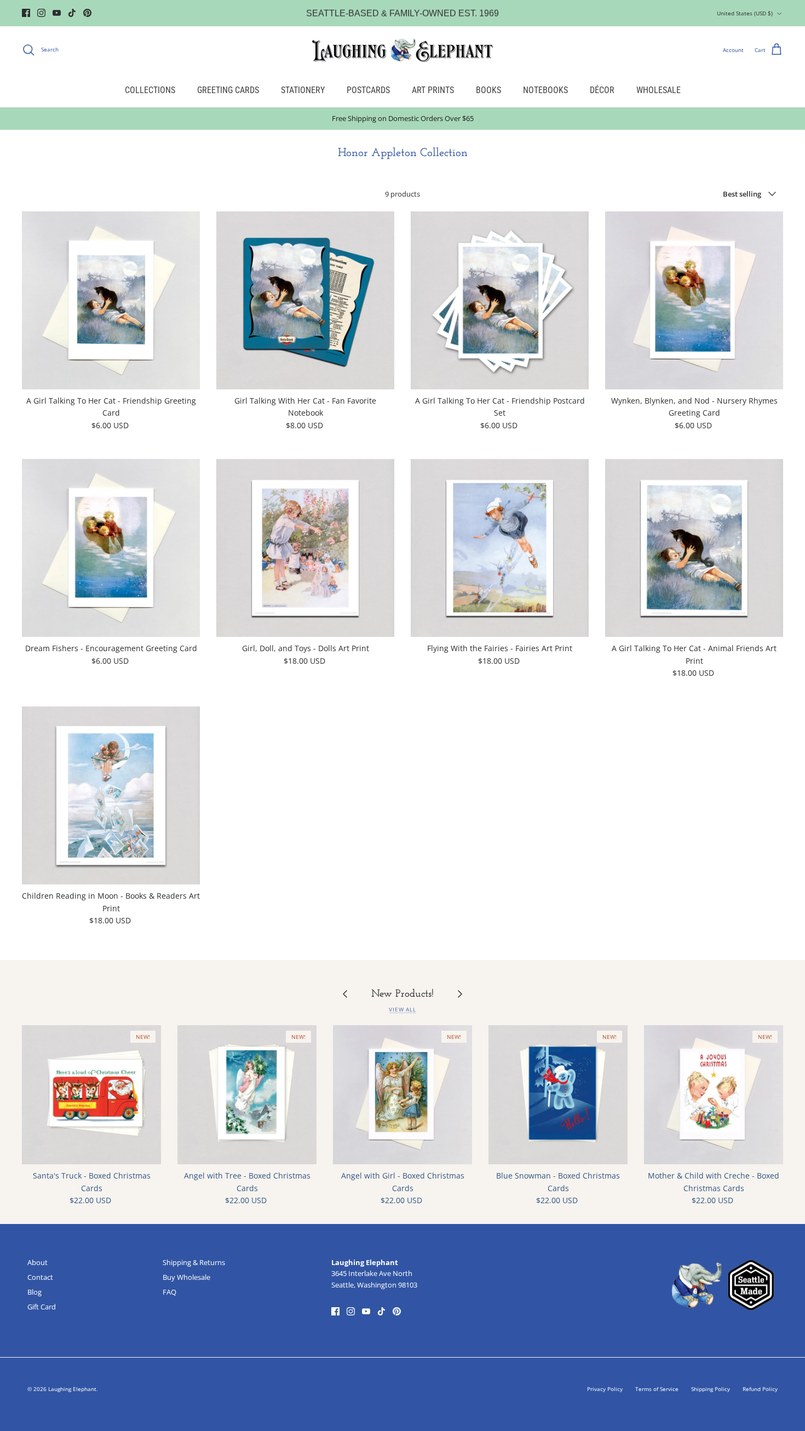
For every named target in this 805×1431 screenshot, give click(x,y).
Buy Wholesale (186, 1277)
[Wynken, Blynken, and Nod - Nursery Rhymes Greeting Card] (694, 300)
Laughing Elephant (72, 1389)
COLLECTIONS (150, 90)
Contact (40, 1277)
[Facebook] (26, 13)
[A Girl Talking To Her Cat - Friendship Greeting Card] (111, 300)
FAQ (169, 1292)
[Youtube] (57, 13)
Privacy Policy (605, 1389)
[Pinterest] (87, 13)
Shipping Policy (710, 1389)
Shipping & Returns (194, 1262)
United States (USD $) (745, 13)
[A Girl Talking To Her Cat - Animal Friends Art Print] (694, 548)
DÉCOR (602, 90)
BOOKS (488, 90)
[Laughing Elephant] (402, 49)
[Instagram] (41, 13)
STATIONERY (303, 90)
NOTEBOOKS (545, 90)
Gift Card (41, 1307)
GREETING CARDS (228, 90)
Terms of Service (657, 1389)
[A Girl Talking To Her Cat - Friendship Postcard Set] (500, 300)
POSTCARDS (368, 90)
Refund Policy (760, 1389)
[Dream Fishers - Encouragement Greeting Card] (111, 548)
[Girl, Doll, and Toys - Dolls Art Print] (305, 548)
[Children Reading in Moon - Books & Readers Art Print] (111, 795)
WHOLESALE (658, 90)
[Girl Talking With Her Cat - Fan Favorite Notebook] (305, 300)
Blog (34, 1292)
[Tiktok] (72, 13)
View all (402, 1009)
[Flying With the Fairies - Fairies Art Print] (500, 548)
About (37, 1262)
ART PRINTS (433, 90)
